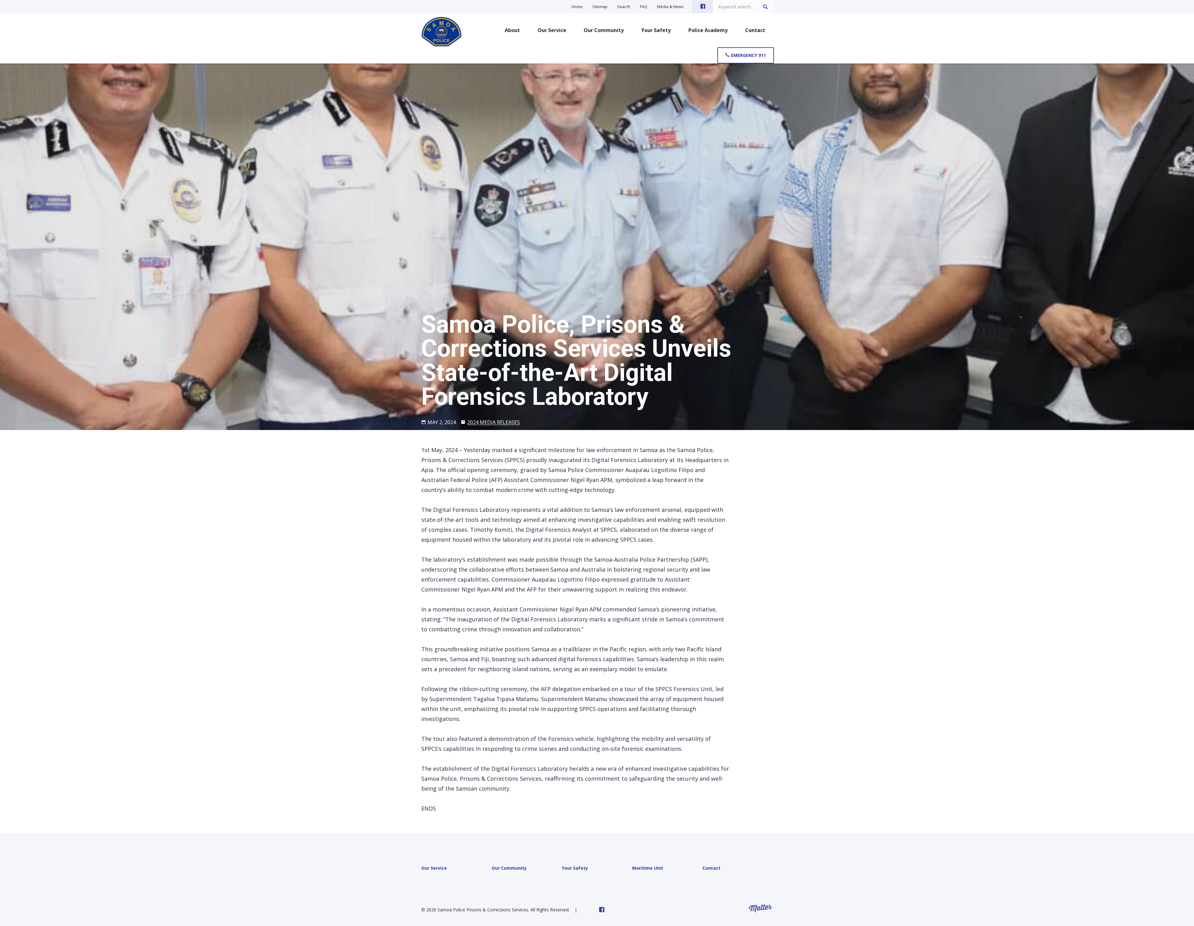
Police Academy (708, 30)
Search (623, 6)
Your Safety (656, 30)
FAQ (643, 6)
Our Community (604, 30)
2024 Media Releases (493, 422)
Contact (755, 30)
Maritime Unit (647, 868)
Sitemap (600, 6)
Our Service (552, 30)
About (512, 30)
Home (577, 6)
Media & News (670, 6)
